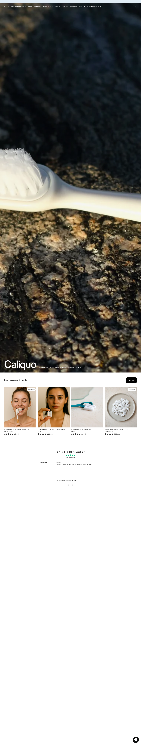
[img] (70, 455)
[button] (69, 484)
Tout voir (131, 380)
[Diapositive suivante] (33, 407)
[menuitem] (6, 6)
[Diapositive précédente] (7, 407)
